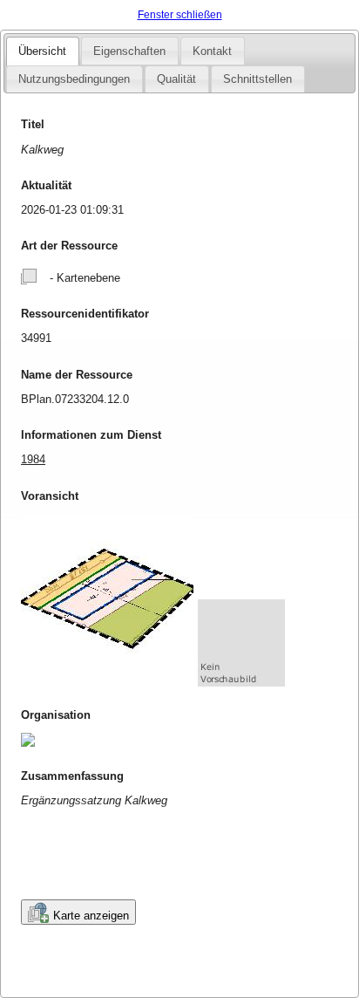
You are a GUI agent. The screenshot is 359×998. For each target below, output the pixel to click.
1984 (33, 459)
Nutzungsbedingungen (74, 78)
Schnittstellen (257, 78)
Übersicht (42, 51)
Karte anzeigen (91, 915)
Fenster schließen (180, 15)
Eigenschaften (129, 51)
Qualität (176, 78)
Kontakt (212, 51)
